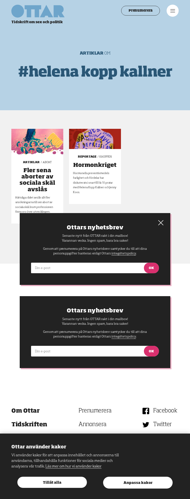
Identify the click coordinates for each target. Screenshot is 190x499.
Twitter (162, 425)
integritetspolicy (123, 336)
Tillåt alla (52, 482)
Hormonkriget (95, 165)
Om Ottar (25, 411)
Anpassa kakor (138, 483)
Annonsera (92, 425)
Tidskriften (29, 425)
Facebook (165, 411)
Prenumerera (140, 10)
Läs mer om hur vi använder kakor (73, 466)
